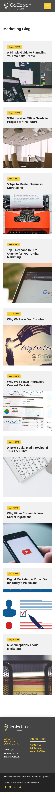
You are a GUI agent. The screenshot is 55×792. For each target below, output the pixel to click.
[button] (47, 6)
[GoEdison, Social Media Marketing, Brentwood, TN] (14, 768)
